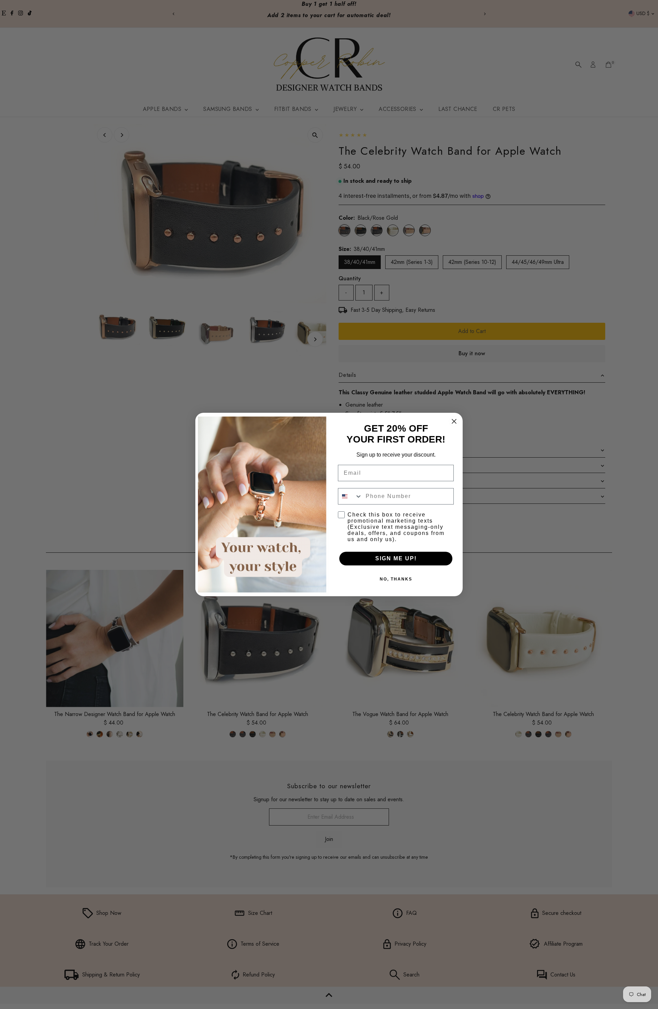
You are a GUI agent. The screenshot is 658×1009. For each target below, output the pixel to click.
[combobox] (350, 496)
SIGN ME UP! (396, 558)
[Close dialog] (454, 421)
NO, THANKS (396, 579)
